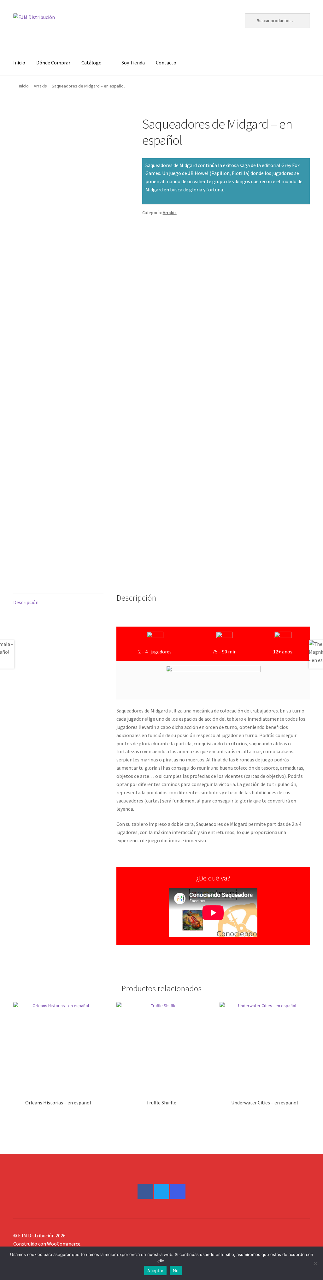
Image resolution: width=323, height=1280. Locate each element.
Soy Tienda (133, 62)
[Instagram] (177, 1191)
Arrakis (40, 86)
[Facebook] (145, 1191)
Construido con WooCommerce (46, 1244)
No (176, 1270)
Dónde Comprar (53, 62)
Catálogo (91, 62)
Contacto (166, 62)
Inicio (19, 62)
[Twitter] (161, 1191)
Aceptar (155, 1270)
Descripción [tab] (25, 602)
